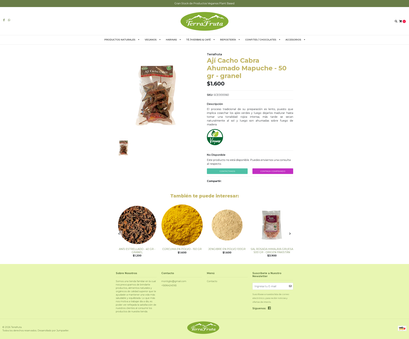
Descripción (215, 104)
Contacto (212, 281)
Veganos (151, 39)
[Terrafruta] (204, 21)
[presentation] (119, 234)
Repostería (228, 39)
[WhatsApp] (9, 20)
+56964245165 (169, 285)
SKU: (210, 94)
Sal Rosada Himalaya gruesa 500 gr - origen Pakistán (272, 251)
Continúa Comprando (272, 171)
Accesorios (293, 39)
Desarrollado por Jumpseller (53, 330)
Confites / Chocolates (260, 39)
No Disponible (216, 154)
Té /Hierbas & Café (198, 39)
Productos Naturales (119, 39)
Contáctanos (227, 171)
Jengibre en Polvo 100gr (227, 249)
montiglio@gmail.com (173, 281)
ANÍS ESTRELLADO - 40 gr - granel (137, 251)
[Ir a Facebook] (4, 20)
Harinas (171, 39)
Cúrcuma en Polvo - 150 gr (182, 249)
